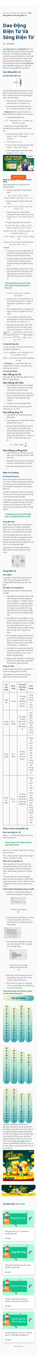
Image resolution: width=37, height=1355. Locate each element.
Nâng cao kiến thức (19, 13)
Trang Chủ (7, 13)
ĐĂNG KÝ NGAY (18, 177)
